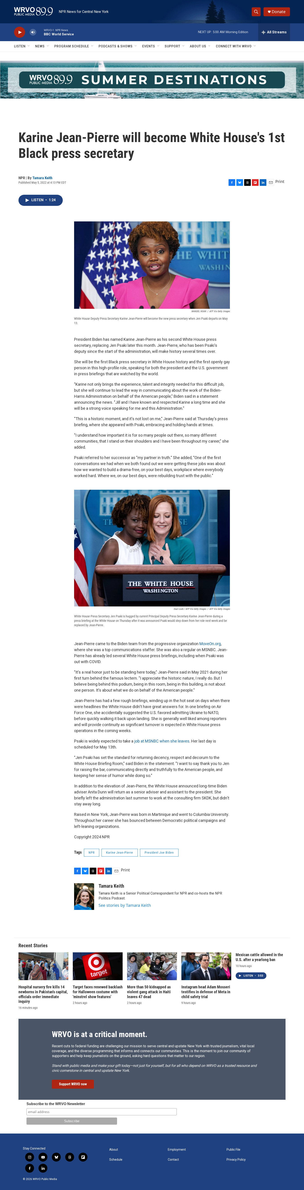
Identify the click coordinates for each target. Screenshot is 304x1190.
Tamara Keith (42, 178)
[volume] (33, 32)
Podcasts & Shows (116, 46)
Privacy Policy (236, 1159)
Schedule (115, 1159)
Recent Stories (33, 945)
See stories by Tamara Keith (125, 905)
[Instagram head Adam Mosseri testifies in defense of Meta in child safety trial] (206, 966)
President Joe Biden (159, 852)
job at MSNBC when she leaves (161, 741)
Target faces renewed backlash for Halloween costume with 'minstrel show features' (98, 992)
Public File (233, 1149)
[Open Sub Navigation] (29, 46)
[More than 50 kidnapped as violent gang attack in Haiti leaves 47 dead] (152, 966)
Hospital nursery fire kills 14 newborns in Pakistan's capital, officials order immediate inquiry (43, 994)
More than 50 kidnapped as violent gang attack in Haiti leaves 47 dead (149, 992)
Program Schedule (71, 46)
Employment (177, 1149)
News (40, 46)
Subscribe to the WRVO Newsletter (55, 1104)
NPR (92, 852)
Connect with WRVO (234, 46)
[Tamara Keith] (84, 896)
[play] (19, 32)
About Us (198, 46)
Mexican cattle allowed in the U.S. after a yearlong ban (259, 957)
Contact (173, 1159)
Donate (279, 11)
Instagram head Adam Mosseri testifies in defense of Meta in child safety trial (205, 992)
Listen (20, 46)
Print (279, 181)
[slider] (40, 32)
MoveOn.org (210, 643)
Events (148, 46)
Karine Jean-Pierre (119, 852)
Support (172, 46)
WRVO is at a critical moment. (99, 1034)
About (113, 1149)
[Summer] (152, 79)
